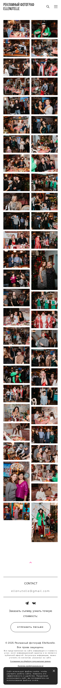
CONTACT (30, 583)
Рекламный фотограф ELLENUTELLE (18, 7)
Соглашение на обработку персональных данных (30, 661)
